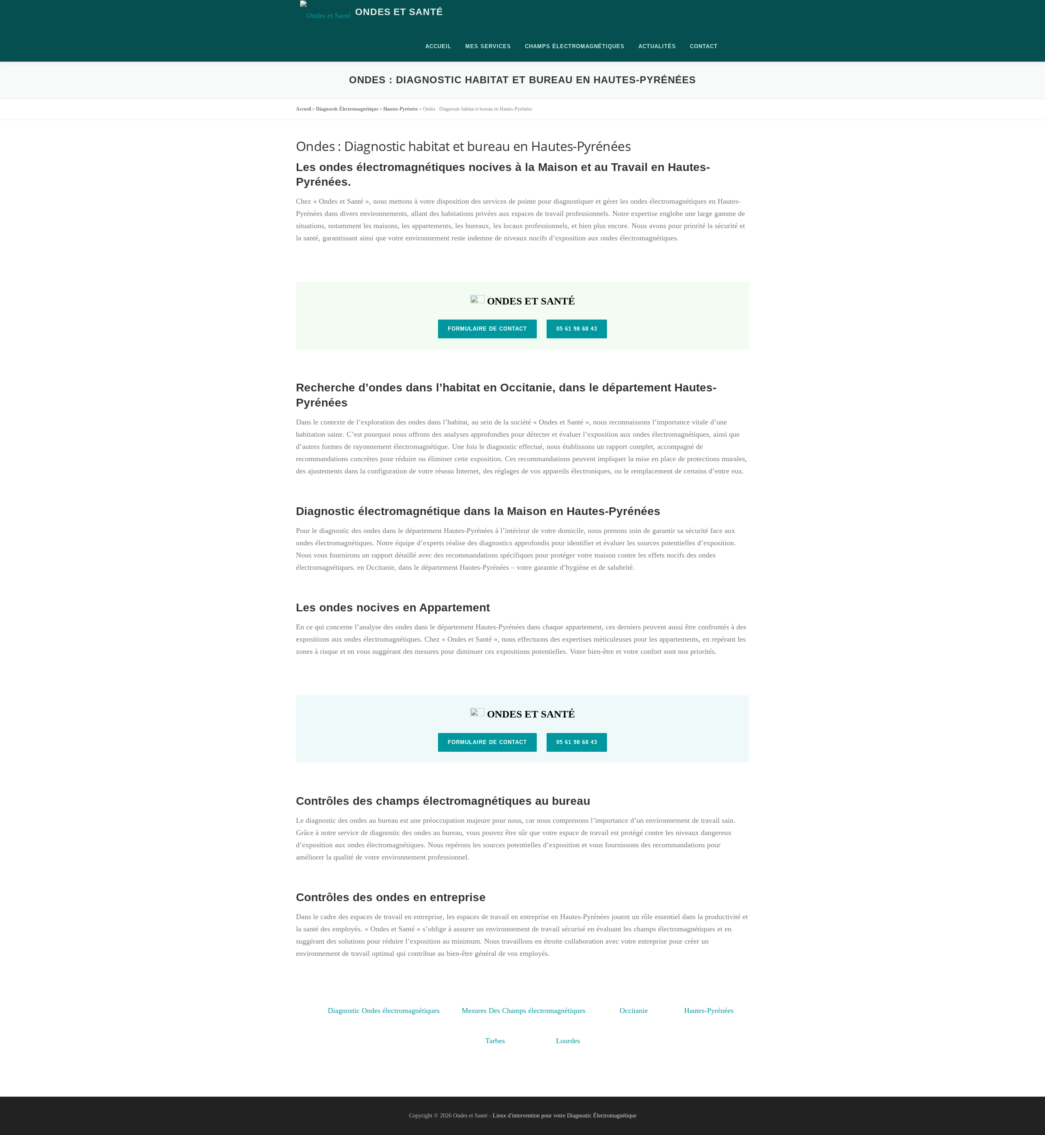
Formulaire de (487, 329)
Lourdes (568, 1037)
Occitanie (633, 1007)
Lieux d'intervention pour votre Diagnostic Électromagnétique (564, 1116)
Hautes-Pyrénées (400, 109)
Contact (704, 46)
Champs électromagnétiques (575, 46)
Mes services (488, 46)
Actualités (657, 46)
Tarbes (495, 1037)
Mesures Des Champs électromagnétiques (523, 1007)
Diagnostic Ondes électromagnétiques (384, 1007)
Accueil (438, 46)
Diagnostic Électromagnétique (347, 109)
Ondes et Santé (399, 12)
